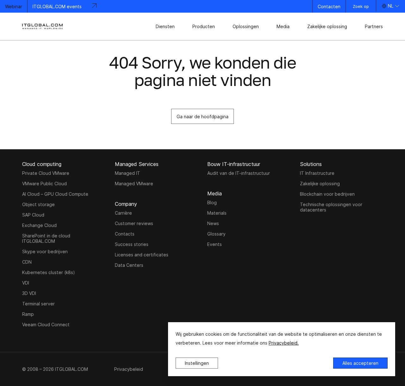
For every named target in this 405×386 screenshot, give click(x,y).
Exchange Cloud (39, 225)
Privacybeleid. (284, 343)
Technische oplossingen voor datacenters (331, 207)
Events (214, 244)
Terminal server (38, 303)
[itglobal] (42, 26)
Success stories (131, 244)
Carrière (123, 213)
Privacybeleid (128, 369)
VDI (25, 282)
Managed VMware (134, 183)
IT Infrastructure (317, 173)
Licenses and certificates (141, 254)
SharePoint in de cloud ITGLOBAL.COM (46, 238)
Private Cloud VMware (45, 173)
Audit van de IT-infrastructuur (238, 173)
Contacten (329, 6)
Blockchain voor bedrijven (327, 194)
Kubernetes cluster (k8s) (48, 272)
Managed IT (127, 173)
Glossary (216, 233)
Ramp (28, 314)
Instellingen (197, 363)
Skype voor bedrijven (45, 251)
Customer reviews (134, 223)
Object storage (38, 204)
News (213, 223)
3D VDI (29, 293)
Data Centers (129, 265)
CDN (27, 262)
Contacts (124, 233)
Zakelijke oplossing (320, 183)
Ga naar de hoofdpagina (202, 116)
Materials (217, 213)
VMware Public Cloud (44, 183)
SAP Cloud (33, 215)
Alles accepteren (360, 363)
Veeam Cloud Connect (46, 324)
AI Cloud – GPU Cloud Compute (55, 194)
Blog (212, 202)
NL (390, 6)
